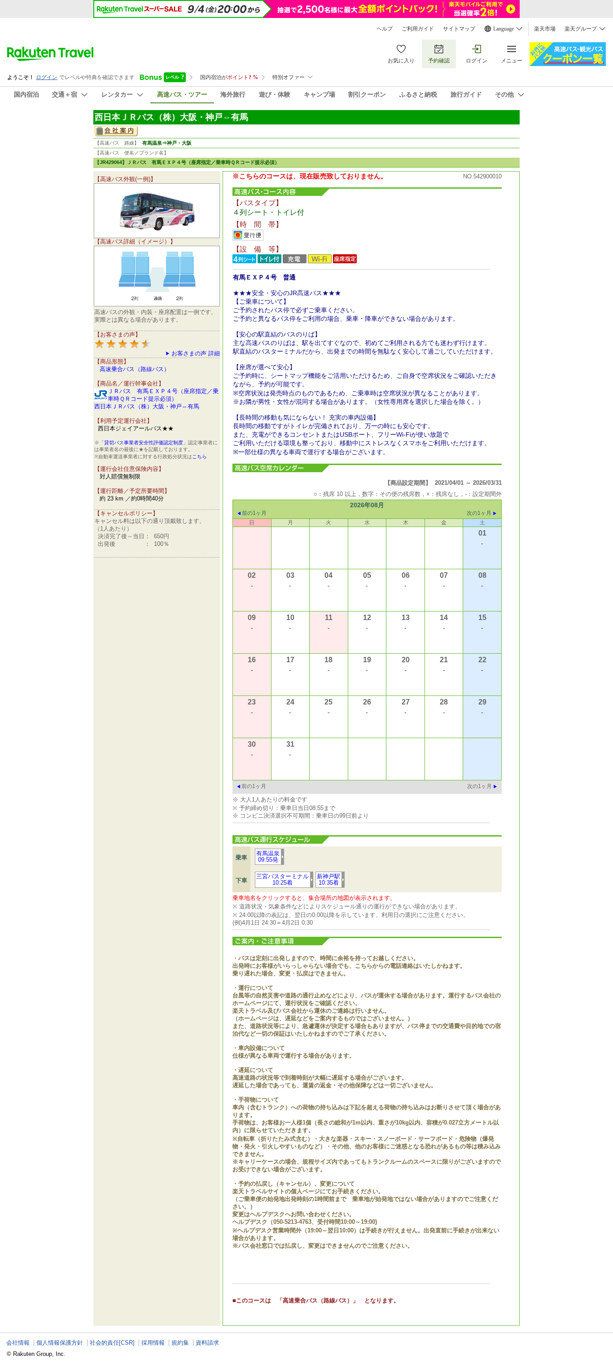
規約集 (180, 1342)
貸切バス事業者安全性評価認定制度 (143, 442)
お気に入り (401, 61)
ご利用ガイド (418, 29)
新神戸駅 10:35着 (328, 879)
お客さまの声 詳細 (195, 353)
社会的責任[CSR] (112, 1342)
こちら (199, 456)
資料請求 (207, 1342)
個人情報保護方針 (59, 1342)
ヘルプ (385, 29)
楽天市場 (545, 29)
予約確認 (439, 61)
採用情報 (153, 1342)
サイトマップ (459, 29)
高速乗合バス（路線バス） (135, 369)
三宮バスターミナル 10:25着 (282, 879)
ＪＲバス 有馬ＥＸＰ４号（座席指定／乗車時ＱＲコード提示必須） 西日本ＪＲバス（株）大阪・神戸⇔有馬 (156, 399)
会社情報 (18, 1342)
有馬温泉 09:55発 (268, 856)
